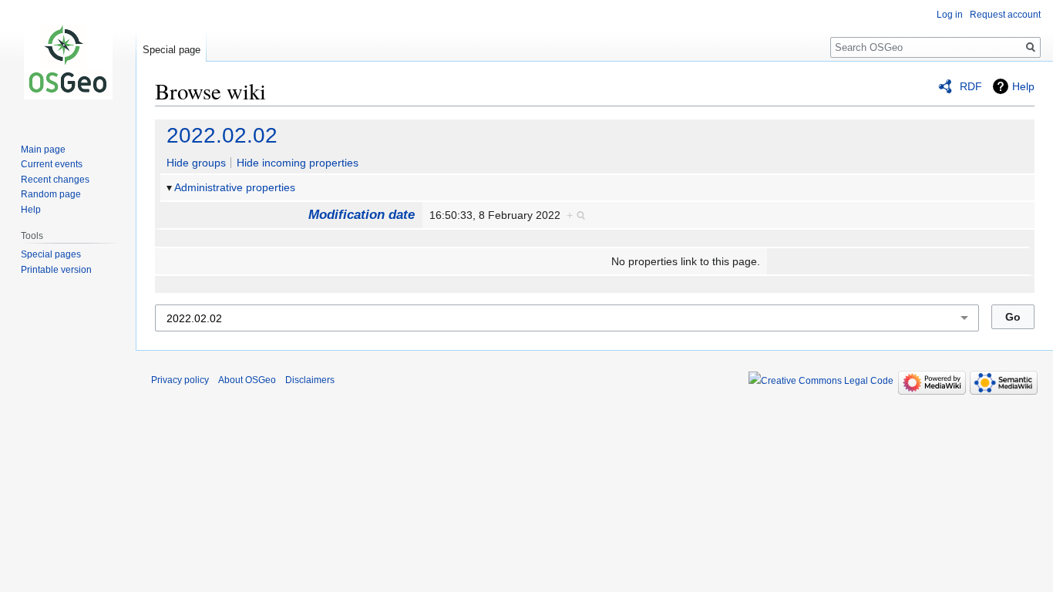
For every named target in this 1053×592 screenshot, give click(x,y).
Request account (1005, 14)
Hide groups (196, 162)
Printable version (56, 269)
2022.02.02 (222, 135)
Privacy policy (180, 380)
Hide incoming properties (297, 162)
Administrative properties (234, 187)
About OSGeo (247, 380)
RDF (971, 86)
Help (1023, 86)
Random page (51, 194)
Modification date (361, 214)
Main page (43, 149)
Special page (171, 50)
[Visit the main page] (68, 61)
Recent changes (55, 179)
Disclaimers (310, 380)
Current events (51, 164)
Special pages (51, 254)
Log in (950, 14)
